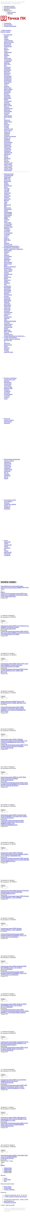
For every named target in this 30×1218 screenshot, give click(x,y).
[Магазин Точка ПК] (13, 20)
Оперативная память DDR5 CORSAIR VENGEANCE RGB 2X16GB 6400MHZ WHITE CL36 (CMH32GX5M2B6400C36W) (14, 854)
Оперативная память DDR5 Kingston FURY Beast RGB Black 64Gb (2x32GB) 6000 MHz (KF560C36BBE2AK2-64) (15, 892)
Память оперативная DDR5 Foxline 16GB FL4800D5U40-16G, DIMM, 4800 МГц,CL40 (13, 702)
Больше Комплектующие (12, 246)
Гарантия (10, 13)
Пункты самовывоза (10, 7)
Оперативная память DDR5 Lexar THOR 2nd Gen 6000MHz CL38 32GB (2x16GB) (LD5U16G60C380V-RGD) (15, 627)
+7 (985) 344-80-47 (6, 30)
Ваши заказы (7, 1186)
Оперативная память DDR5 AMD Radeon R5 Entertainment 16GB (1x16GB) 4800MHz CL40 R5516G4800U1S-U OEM (13, 1119)
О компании (7, 23)
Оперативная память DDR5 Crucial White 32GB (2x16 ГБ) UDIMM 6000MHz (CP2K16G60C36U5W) (14, 1157)
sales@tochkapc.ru (9, 1201)
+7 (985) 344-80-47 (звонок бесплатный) (15, 1196)
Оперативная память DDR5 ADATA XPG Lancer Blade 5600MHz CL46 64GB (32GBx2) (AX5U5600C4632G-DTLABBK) (14, 665)
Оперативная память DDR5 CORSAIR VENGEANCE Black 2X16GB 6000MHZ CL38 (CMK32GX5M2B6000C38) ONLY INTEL (14, 741)
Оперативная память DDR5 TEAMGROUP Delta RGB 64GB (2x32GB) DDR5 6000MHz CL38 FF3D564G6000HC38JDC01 (14, 1043)
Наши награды (11, 12)
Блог (5, 1181)
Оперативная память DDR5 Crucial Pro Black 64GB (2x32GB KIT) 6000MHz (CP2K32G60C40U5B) (13, 778)
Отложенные (7, 1188)
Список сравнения (9, 1189)
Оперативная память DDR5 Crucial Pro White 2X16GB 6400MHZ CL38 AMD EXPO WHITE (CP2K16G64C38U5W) (14, 816)
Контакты (7, 9)
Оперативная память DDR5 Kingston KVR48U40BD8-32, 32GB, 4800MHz (11, 929)
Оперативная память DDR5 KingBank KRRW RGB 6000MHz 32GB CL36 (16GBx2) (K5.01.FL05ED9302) (13, 1005)
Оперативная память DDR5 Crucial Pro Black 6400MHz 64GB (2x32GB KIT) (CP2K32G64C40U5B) (13, 1081)
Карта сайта (7, 1179)
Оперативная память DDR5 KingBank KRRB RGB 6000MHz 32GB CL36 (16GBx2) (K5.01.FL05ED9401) (13, 968)
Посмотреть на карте (10, 1202)
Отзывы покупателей (10, 26)
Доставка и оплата (9, 6)
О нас (5, 1178)
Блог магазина (8, 24)
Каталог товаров (5, 32)
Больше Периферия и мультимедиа (14, 336)
